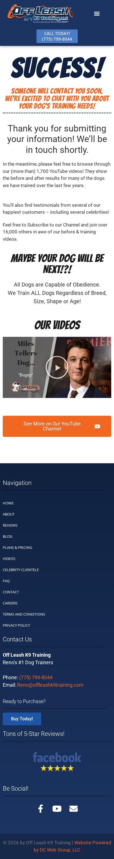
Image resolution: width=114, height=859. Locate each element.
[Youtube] (57, 808)
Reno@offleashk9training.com (50, 685)
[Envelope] (73, 808)
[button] (97, 13)
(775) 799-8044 (36, 677)
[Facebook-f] (40, 808)
